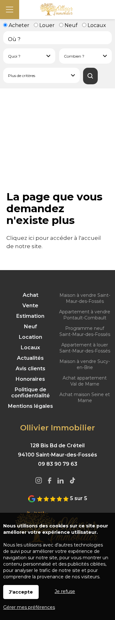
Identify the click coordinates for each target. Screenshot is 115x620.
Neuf (70, 25)
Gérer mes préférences (29, 607)
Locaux (96, 25)
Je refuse (65, 591)
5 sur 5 (78, 498)
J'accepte (21, 592)
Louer (46, 25)
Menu (9, 9)
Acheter (18, 25)
